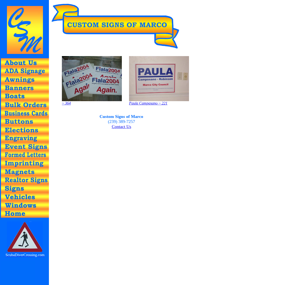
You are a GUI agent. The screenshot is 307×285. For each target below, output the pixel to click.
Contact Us (121, 126)
